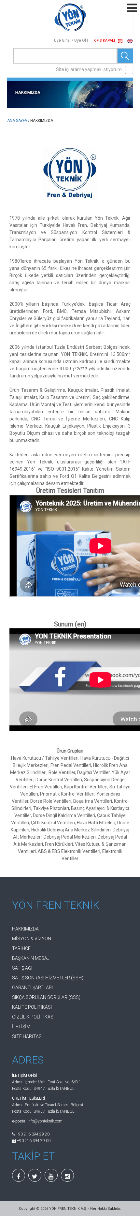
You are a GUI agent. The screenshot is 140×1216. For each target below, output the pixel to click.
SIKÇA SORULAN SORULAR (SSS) (46, 997)
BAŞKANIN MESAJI (31, 958)
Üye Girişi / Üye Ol (70, 40)
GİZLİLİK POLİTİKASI (33, 1016)
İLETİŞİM (21, 1026)
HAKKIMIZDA (25, 928)
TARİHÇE (21, 948)
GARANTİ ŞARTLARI (32, 987)
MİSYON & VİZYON (31, 938)
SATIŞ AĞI (22, 968)
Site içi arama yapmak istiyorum (89, 69)
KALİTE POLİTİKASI (32, 1007)
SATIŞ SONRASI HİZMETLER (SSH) (47, 977)
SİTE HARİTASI (27, 1036)
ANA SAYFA (17, 120)
